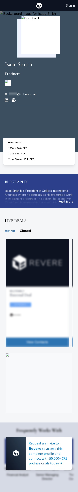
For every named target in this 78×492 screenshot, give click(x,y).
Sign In (70, 5)
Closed (25, 231)
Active (10, 231)
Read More (65, 201)
